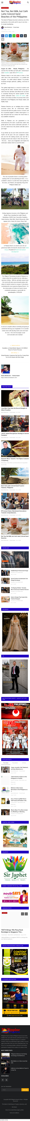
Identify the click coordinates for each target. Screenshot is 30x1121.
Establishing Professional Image (19, 570)
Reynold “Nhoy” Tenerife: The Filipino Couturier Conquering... (15, 459)
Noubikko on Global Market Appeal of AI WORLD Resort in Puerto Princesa (15, 349)
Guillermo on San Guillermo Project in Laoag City (20, 1069)
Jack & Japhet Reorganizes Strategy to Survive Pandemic (15, 434)
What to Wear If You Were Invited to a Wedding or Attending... (19, 810)
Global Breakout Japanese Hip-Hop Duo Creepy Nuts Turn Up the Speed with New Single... (15, 356)
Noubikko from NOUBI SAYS (8, 566)
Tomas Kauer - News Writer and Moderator (18, 803)
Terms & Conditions (14, 1113)
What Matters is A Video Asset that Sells (19, 1061)
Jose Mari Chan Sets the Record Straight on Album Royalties (14, 409)
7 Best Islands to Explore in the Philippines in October (19, 777)
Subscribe (25, 1090)
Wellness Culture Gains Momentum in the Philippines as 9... (19, 789)
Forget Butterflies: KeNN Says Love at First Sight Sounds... (14, 931)
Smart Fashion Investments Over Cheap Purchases (19, 579)
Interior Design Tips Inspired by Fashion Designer (19, 597)
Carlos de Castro (20, 95)
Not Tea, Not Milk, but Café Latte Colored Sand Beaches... (14, 537)
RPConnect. (20, 72)
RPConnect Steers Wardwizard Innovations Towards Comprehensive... (13, 512)
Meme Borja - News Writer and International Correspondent (14, 462)
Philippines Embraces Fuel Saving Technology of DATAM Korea (19, 1054)
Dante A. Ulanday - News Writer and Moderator (18, 781)
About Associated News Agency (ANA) (14, 1110)
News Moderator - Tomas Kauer (11, 27)
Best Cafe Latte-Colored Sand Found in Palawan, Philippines (12, 486)
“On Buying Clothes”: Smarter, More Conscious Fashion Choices (20, 588)
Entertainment (5, 7)
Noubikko (6, 72)
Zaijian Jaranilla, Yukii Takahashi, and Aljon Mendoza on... (19, 768)
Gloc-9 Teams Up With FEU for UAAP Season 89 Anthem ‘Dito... (19, 799)
